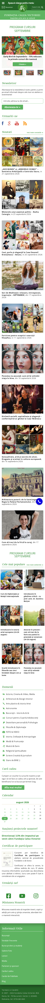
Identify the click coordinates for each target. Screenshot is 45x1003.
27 (22, 818)
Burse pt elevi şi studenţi (12, 945)
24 (5, 818)
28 (28, 818)
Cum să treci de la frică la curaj (20, 543)
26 (16, 818)
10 (5, 812)
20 (22, 815)
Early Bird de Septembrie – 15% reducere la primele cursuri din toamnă (22, 58)
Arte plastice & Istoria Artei (18, 703)
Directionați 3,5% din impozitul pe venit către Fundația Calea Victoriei (21, 837)
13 (22, 812)
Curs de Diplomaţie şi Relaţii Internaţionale (10, 595)
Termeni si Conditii (10, 990)
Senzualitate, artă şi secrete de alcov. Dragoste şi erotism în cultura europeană (22, 459)
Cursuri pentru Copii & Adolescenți (22, 717)
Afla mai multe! (13, 787)
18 (11, 815)
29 (34, 818)
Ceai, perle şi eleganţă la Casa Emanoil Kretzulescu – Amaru (22, 253)
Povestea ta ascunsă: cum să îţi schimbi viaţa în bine (20, 377)
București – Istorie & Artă (17, 713)
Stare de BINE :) (13, 760)
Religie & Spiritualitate (16, 750)
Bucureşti (6, 935)
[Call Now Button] (39, 501)
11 (11, 812)
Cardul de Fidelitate (10, 976)
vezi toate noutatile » (35, 132)
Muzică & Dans (13, 746)
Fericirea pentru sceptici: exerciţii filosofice (18, 336)
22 (34, 815)
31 (5, 822)
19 (16, 815)
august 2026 (22, 802)
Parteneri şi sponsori (10, 966)
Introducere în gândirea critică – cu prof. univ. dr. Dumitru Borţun (33, 597)
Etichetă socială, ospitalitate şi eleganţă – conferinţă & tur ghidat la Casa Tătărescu (22, 417)
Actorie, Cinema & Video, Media (20, 694)
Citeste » (22, 64)
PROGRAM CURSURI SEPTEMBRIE (22, 29)
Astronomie (11, 708)
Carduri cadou (7, 971)
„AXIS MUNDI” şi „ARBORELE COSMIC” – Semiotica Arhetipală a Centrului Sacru (22, 171)
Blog (4, 981)
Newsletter (9, 7)
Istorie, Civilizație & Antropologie (21, 736)
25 (11, 818)
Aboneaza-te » (12, 107)
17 (5, 815)
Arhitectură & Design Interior (19, 699)
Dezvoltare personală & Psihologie (22, 722)
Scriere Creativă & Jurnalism (19, 755)
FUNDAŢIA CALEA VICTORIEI (22, 15)
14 (28, 812)
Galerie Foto (7, 950)
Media (4, 961)
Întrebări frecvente (9, 940)
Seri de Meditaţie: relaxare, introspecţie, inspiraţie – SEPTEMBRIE (22, 295)
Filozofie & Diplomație (16, 727)
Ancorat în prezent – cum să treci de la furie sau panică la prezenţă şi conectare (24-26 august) (33, 635)
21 (28, 815)
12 (16, 812)
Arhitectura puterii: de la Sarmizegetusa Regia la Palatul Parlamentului (21, 501)
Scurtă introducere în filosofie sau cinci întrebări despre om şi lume (11, 671)
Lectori (4, 956)
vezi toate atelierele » (35, 565)
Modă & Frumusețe (15, 741)
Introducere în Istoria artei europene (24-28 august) (10, 632)
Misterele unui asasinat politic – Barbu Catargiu (20, 213)
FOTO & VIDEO (12, 732)
